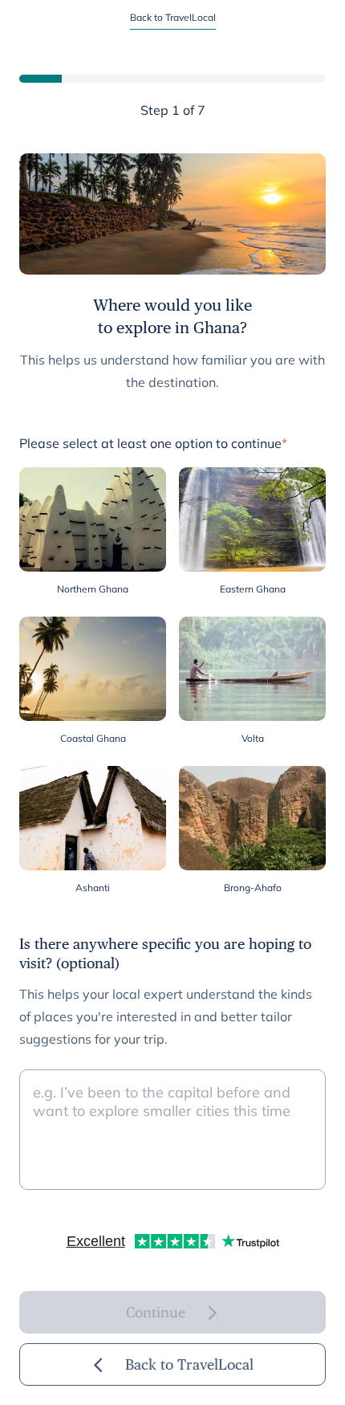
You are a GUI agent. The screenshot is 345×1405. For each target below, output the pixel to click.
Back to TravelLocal (173, 17)
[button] (92, 532)
